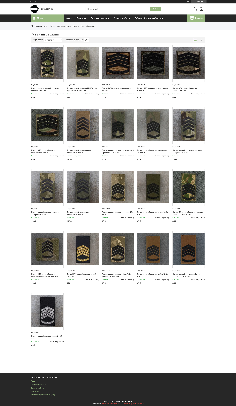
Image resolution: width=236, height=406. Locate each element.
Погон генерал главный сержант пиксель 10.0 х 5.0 (45, 89)
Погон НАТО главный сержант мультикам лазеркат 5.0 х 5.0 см (44, 275)
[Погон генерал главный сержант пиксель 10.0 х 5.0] (47, 63)
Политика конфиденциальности (133, 404)
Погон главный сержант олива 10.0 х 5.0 (152, 213)
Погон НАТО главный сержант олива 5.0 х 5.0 (152, 89)
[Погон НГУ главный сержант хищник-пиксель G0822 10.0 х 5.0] (188, 187)
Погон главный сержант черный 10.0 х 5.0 (47, 337)
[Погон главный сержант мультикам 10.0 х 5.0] (153, 125)
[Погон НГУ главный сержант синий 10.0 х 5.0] (83, 249)
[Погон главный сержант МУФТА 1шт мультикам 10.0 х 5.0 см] (83, 63)
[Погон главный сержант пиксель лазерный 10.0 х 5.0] (47, 187)
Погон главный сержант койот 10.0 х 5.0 (152, 275)
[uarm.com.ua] (34, 9)
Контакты (81, 18)
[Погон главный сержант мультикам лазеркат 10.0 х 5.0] (188, 125)
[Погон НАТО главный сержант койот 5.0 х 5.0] (118, 63)
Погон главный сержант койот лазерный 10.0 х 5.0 (79, 151)
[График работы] (201, 9)
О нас (69, 18)
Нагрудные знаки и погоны (60, 26)
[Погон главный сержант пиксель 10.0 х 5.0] (118, 187)
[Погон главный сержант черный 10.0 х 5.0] (47, 311)
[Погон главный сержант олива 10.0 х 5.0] (153, 187)
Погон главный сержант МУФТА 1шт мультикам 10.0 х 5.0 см (82, 89)
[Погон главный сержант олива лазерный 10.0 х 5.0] (83, 187)
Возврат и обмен (122, 18)
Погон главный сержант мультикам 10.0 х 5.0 (152, 151)
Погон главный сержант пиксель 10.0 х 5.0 (117, 213)
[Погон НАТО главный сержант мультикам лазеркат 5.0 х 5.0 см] (47, 249)
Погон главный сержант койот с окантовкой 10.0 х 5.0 (185, 275)
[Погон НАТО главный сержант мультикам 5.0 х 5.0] (47, 125)
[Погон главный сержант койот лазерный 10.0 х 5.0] (83, 125)
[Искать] (155, 9)
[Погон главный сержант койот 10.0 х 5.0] (153, 249)
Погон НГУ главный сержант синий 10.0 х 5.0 (81, 275)
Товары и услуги (41, 26)
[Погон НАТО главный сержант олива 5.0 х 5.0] (153, 63)
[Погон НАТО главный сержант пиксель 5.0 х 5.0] (188, 63)
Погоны (76, 26)
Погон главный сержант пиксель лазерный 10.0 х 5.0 (45, 213)
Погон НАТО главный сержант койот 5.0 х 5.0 (117, 89)
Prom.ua (129, 401)
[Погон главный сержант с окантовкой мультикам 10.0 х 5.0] (118, 125)
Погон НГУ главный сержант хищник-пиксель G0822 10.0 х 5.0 (188, 213)
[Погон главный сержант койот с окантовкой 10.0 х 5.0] (188, 249)
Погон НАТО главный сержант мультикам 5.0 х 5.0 (43, 151)
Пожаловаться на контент (111, 404)
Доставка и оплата (100, 18)
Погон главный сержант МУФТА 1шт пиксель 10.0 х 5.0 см (117, 275)
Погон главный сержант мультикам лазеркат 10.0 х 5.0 (187, 151)
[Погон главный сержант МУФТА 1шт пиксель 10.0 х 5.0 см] (118, 249)
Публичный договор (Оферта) (149, 18)
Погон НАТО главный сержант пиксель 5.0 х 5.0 (185, 89)
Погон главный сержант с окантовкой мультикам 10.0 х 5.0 (118, 151)
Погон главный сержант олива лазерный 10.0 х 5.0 (79, 213)
